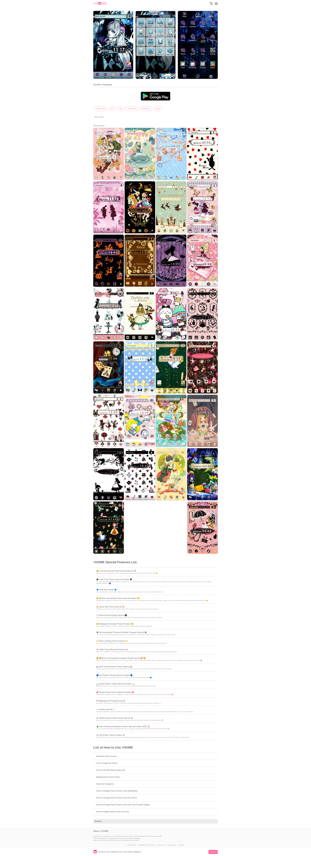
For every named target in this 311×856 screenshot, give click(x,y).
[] (214, 821)
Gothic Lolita (100, 109)
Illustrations (145, 109)
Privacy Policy (172, 845)
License (181, 845)
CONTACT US (131, 845)
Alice (112, 109)
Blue (121, 109)
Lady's (157, 109)
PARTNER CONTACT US (146, 845)
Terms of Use (161, 845)
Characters (132, 109)
